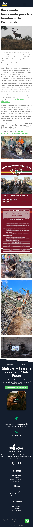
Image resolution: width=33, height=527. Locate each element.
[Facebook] (19, 463)
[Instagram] (13, 463)
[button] (24, 4)
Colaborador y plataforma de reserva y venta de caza (16, 425)
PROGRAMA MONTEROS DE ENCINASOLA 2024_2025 (14, 132)
